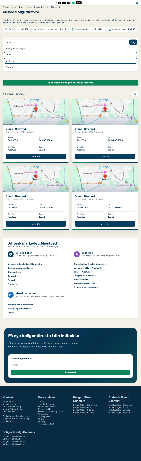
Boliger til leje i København (85, 405)
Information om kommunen (21, 304)
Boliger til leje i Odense (83, 410)
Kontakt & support (46, 404)
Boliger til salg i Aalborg (14, 444)
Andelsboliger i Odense (119, 410)
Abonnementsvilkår (47, 406)
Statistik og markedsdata (20, 308)
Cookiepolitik (44, 416)
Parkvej (11, 280)
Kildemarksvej (14, 272)
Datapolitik (43, 414)
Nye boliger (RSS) (46, 424)
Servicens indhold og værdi (50, 411)
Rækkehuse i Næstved (84, 283)
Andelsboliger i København (121, 405)
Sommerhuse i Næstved (85, 287)
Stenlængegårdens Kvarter (21, 268)
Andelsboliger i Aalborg (119, 412)
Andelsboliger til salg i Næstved (89, 264)
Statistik (42, 419)
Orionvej (12, 276)
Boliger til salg (9, 7)
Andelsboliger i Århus (118, 407)
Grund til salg (24, 7)
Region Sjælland (40, 7)
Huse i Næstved (81, 279)
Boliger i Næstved (82, 272)
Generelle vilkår (45, 409)
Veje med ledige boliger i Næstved (24, 264)
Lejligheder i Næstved (84, 275)
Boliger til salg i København (15, 436)
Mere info (36, 156)
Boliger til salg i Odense (14, 441)
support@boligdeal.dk (13, 409)
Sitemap (42, 421)
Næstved (55, 7)
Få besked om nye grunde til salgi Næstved (70, 82)
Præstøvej (12, 284)
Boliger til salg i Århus (13, 439)
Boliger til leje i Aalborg (83, 412)
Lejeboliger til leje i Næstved (87, 268)
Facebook (4, 426)
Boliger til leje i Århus (82, 407)
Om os (11, 312)
